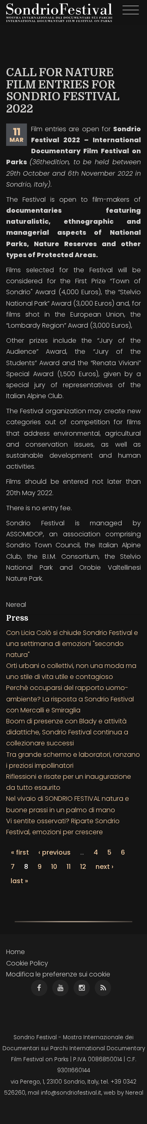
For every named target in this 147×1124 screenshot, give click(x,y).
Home (15, 952)
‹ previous (54, 852)
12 (83, 866)
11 (69, 866)
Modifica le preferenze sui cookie (58, 974)
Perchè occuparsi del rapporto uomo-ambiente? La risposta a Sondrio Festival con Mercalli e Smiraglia (70, 698)
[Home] (59, 12)
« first (20, 852)
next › (105, 866)
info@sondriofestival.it (71, 1093)
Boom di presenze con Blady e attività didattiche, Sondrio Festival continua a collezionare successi (67, 732)
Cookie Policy (27, 963)
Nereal (134, 1093)
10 (54, 866)
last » (19, 881)
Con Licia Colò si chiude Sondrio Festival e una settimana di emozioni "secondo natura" (72, 643)
